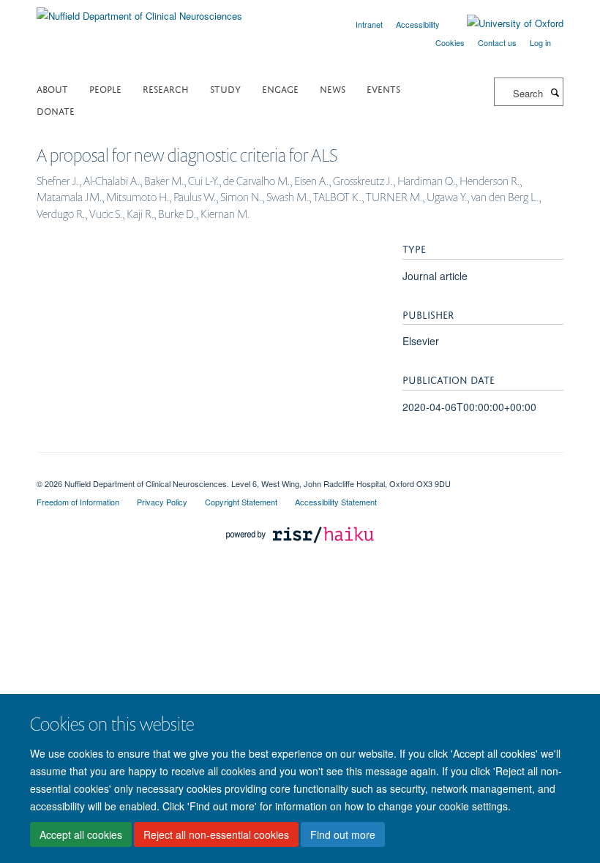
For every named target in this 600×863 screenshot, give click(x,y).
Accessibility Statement (336, 502)
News (332, 88)
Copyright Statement (241, 502)
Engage (280, 88)
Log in (540, 42)
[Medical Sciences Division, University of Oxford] (300, 471)
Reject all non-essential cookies (216, 834)
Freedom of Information (78, 502)
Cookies (450, 42)
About (52, 88)
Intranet (369, 24)
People (105, 88)
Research (166, 88)
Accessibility (418, 24)
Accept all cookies (81, 834)
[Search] (555, 92)
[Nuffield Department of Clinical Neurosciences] (139, 11)
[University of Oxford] (504, 23)
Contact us (497, 42)
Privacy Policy (162, 502)
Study (225, 88)
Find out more (342, 834)
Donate (56, 110)
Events (383, 88)
